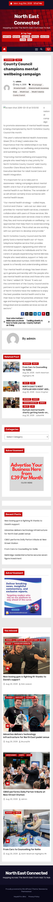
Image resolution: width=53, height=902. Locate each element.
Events (21, 755)
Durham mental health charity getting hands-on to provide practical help (35, 412)
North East (7, 37)
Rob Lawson (26, 684)
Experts (42, 403)
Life (32, 406)
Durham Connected (30, 403)
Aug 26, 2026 (28, 392)
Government (9, 60)
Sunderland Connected (22, 643)
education (45, 37)
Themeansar (26, 891)
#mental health (20, 88)
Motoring (35, 37)
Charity (35, 399)
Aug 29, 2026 (28, 372)
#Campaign (37, 85)
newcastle (26, 37)
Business (16, 37)
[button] (42, 49)
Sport (43, 640)
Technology (30, 697)
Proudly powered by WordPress (19, 889)
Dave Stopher (41, 392)
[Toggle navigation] (36, 49)
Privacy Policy (33, 896)
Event (30, 40)
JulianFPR (39, 415)
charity (23, 40)
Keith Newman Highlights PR (34, 854)
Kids (32, 383)
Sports (8, 643)
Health (19, 60)
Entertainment (11, 755)
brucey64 (25, 741)
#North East (24, 92)
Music (29, 755)
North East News (32, 640)
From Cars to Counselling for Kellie (21, 549)
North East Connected (26, 873)
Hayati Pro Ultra (20, 896)
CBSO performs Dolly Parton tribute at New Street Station (24, 793)
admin (18, 82)
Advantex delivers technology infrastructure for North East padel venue (26, 736)
